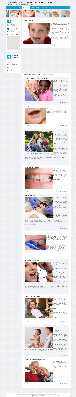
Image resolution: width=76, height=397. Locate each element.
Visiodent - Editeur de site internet (38, 395)
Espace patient (44, 7)
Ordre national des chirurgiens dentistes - (32, 394)
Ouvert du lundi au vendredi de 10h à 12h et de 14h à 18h (12, 25)
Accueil (19, 7)
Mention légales (56, 394)
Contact (38, 7)
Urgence (32, 7)
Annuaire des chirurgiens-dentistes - (47, 394)
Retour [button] (53, 44)
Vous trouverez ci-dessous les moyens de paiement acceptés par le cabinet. (13, 61)
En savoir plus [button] (63, 102)
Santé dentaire (26, 7)
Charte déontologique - (21, 394)
